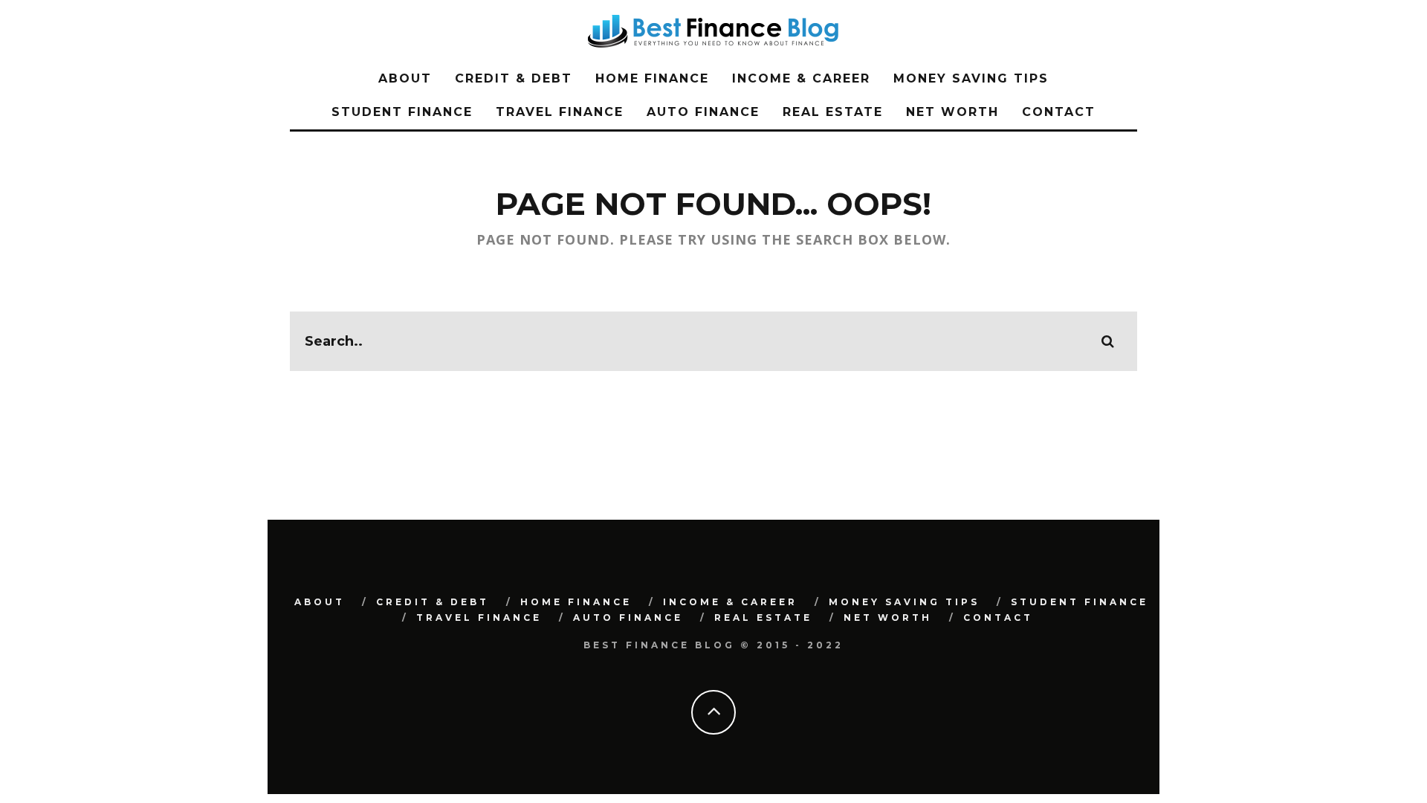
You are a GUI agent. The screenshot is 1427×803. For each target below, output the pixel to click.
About (405, 78)
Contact (1059, 112)
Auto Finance (703, 112)
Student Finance (402, 112)
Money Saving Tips (971, 78)
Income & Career (801, 78)
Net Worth (952, 112)
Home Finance (652, 78)
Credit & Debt (513, 78)
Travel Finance (560, 112)
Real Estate (833, 112)
